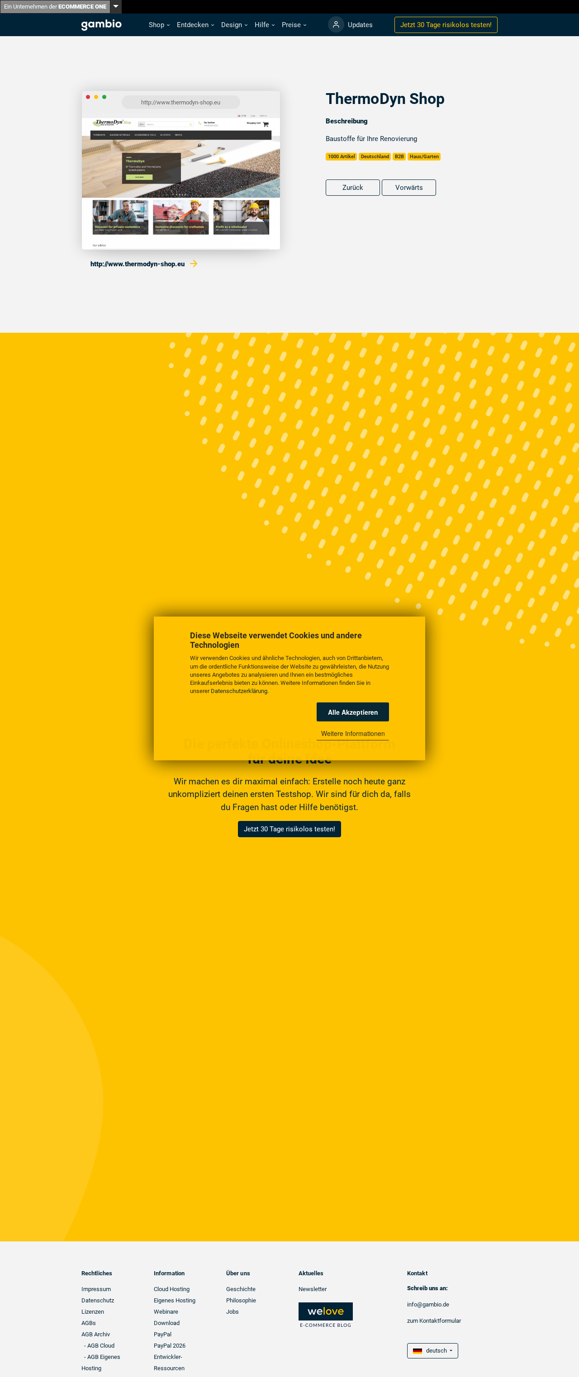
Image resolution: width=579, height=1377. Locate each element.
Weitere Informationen (353, 733)
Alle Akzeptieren (353, 712)
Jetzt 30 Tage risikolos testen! (289, 829)
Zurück (352, 188)
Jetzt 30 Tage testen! (446, 25)
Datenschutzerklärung (239, 691)
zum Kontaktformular (434, 1320)
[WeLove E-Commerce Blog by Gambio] (326, 1314)
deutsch (435, 1350)
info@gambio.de (428, 1304)
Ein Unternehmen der (55, 6)
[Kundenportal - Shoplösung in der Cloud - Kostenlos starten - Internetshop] (336, 24)
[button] (159, 25)
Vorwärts (409, 188)
